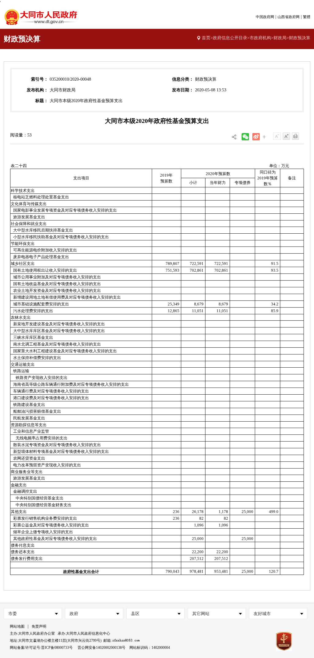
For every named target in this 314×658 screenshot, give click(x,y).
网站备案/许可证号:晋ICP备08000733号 (41, 647)
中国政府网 (265, 17)
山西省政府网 (289, 17)
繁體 (306, 17)
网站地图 (17, 626)
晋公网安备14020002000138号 (101, 647)
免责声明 (39, 626)
